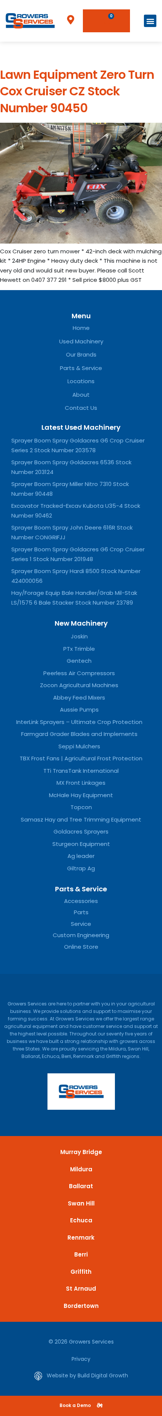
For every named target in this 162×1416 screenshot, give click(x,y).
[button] (150, 21)
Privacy (81, 1359)
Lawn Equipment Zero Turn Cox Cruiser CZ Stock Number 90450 (77, 91)
